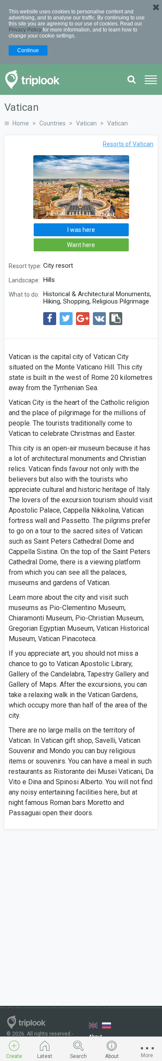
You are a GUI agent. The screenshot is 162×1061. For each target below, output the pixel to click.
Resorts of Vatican (128, 144)
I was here (81, 229)
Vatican (86, 123)
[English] (93, 1025)
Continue (28, 50)
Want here (81, 244)
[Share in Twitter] (66, 318)
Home (21, 123)
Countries (52, 123)
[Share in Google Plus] (82, 318)
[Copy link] (115, 318)
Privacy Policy (25, 30)
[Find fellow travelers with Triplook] (34, 80)
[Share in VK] (99, 318)
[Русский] (106, 1025)
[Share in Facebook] (49, 318)
